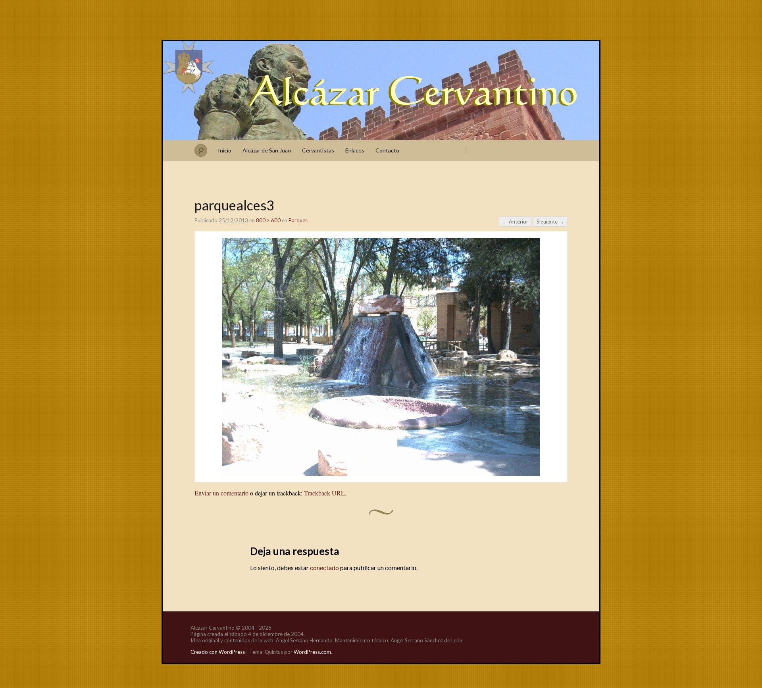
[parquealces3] (381, 473)
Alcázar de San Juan (266, 150)
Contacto (387, 150)
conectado (324, 567)
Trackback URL (324, 493)
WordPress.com (312, 652)
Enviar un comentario (221, 493)
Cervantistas (318, 150)
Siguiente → (550, 221)
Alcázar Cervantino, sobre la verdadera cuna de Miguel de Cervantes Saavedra (381, 90)
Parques (298, 220)
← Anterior (515, 221)
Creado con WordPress (217, 652)
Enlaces (354, 150)
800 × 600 (268, 220)
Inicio (224, 150)
